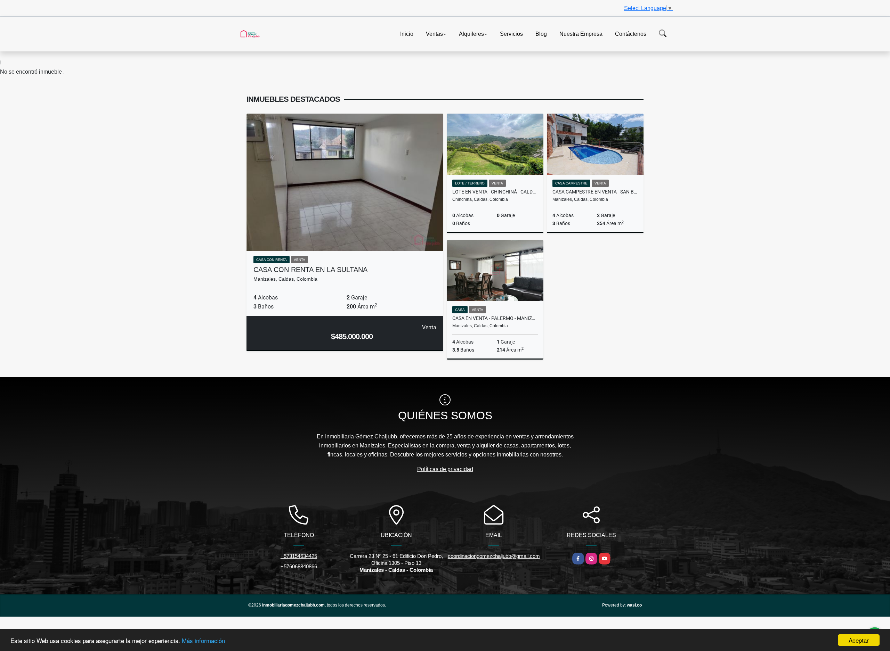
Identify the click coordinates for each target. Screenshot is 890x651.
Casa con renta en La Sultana (310, 269)
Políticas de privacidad (445, 469)
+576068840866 (299, 566)
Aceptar (859, 640)
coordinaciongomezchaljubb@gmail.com (494, 556)
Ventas (434, 33)
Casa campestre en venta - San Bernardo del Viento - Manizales (595, 192)
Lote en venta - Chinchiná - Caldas (495, 192)
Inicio (406, 33)
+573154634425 (299, 556)
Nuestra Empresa (580, 33)
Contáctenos (630, 33)
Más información (203, 640)
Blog (541, 33)
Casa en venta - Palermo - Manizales (495, 318)
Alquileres (471, 33)
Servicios (511, 33)
